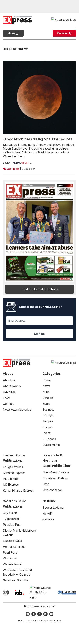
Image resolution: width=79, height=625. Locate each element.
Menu (9, 33)
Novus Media (11, 168)
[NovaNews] (22, 162)
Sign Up (39, 334)
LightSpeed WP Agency (48, 620)
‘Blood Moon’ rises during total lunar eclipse (38, 139)
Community (64, 33)
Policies (51, 606)
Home (6, 48)
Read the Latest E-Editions (39, 289)
